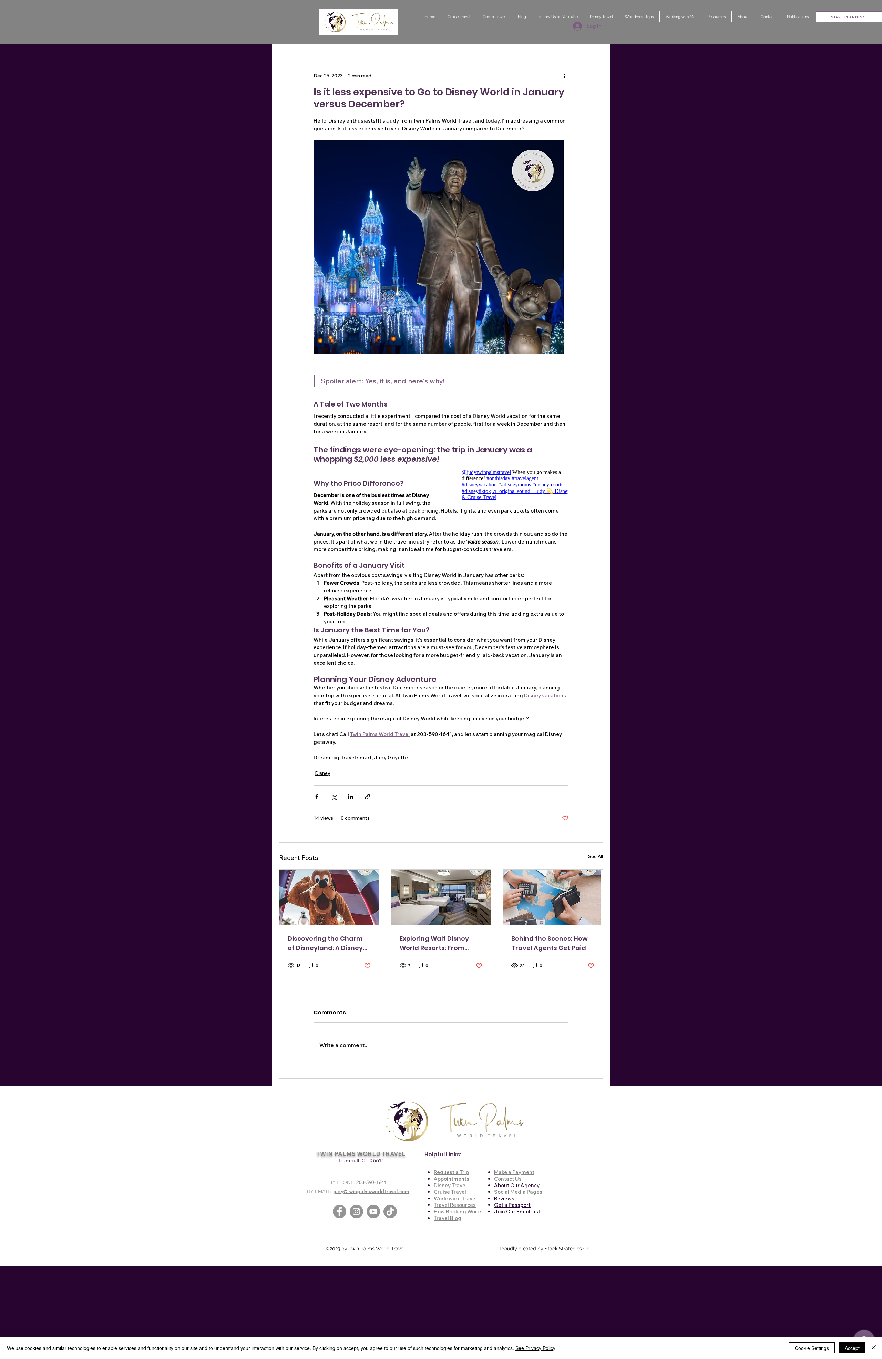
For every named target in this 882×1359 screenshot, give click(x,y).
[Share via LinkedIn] (350, 796)
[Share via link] (367, 796)
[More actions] (564, 76)
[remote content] (508, 485)
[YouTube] (373, 1211)
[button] (743, 16)
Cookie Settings (812, 1348)
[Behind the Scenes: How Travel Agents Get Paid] (553, 897)
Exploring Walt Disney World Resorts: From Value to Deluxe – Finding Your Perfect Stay (440, 943)
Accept (852, 1348)
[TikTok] (390, 1211)
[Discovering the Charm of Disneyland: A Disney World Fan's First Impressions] (329, 897)
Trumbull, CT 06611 (361, 1160)
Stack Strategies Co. (568, 1248)
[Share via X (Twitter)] (333, 796)
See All (595, 856)
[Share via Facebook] (317, 796)
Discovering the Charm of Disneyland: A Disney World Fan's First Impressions (325, 943)
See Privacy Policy (535, 1348)
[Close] (874, 1347)
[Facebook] (339, 1211)
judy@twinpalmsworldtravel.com (371, 1191)
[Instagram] (356, 1211)
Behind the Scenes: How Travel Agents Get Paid (549, 943)
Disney (322, 773)
